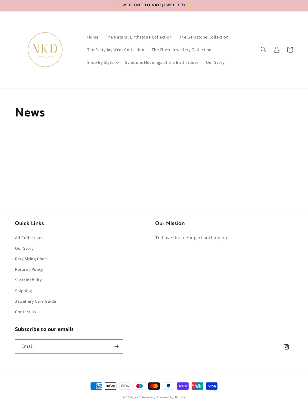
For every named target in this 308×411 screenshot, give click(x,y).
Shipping (23, 290)
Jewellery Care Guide (35, 301)
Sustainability (28, 280)
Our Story (24, 248)
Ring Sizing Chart (31, 258)
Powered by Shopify (170, 397)
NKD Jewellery (145, 397)
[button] (103, 62)
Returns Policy (29, 269)
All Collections (29, 237)
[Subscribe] (116, 346)
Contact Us (25, 311)
